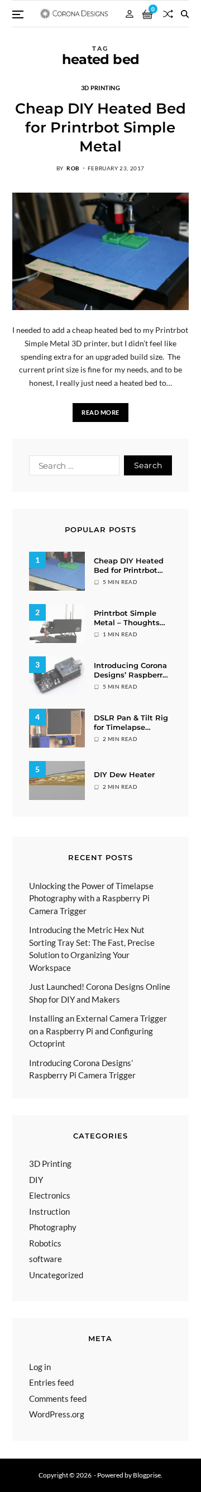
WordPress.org (56, 1414)
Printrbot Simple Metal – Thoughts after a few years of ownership (130, 627)
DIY (36, 1180)
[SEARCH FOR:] (72, 467)
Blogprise (147, 1475)
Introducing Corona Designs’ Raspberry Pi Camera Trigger (130, 675)
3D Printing (100, 87)
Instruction (49, 1211)
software (45, 1259)
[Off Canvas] (17, 14)
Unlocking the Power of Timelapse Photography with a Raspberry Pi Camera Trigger (91, 898)
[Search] (185, 14)
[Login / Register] (130, 14)
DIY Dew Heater (124, 774)
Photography (52, 1227)
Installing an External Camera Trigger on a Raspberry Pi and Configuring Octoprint (98, 1030)
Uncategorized (56, 1275)
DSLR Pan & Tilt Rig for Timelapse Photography (131, 727)
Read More (100, 412)
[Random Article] (168, 14)
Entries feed (51, 1382)
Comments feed (58, 1398)
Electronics (49, 1195)
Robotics (45, 1243)
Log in (40, 1367)
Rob (73, 168)
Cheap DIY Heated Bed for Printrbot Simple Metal (100, 127)
